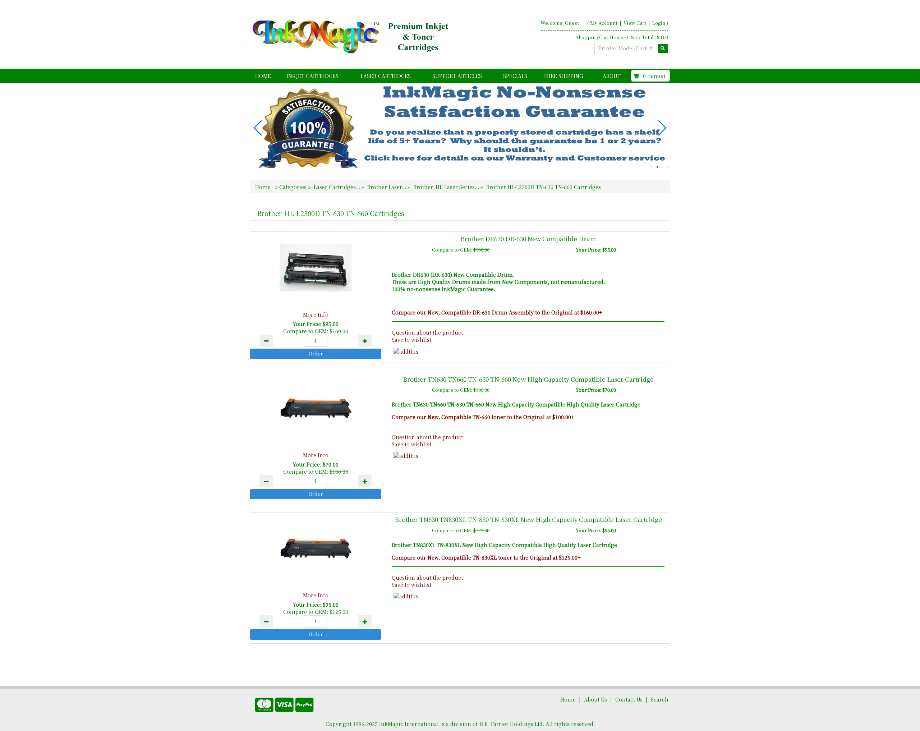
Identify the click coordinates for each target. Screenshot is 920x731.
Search (659, 699)
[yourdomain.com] (352, 37)
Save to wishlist (411, 339)
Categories (293, 186)
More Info (315, 314)
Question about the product (427, 332)
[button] (650, 166)
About (612, 75)
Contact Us (629, 699)
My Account (603, 22)
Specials (515, 75)
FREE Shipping (563, 75)
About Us (595, 699)
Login (658, 22)
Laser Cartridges (385, 75)
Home (263, 75)
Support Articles (457, 75)
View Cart (635, 22)
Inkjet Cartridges (312, 75)
